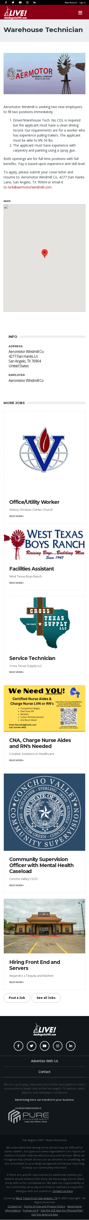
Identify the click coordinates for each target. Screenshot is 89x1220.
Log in (82, 2)
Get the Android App (44, 1214)
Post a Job (17, 998)
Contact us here (62, 1191)
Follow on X (30, 1210)
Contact (44, 1071)
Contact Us (14, 1206)
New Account (71, 2)
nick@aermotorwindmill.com (30, 187)
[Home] (11, 12)
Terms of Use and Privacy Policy (44, 1206)
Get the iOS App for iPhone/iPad (61, 1210)
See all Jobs (46, 998)
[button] (45, 253)
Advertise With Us (44, 1061)
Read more (16, 516)
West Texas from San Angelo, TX (36, 1198)
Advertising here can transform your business (44, 1099)
